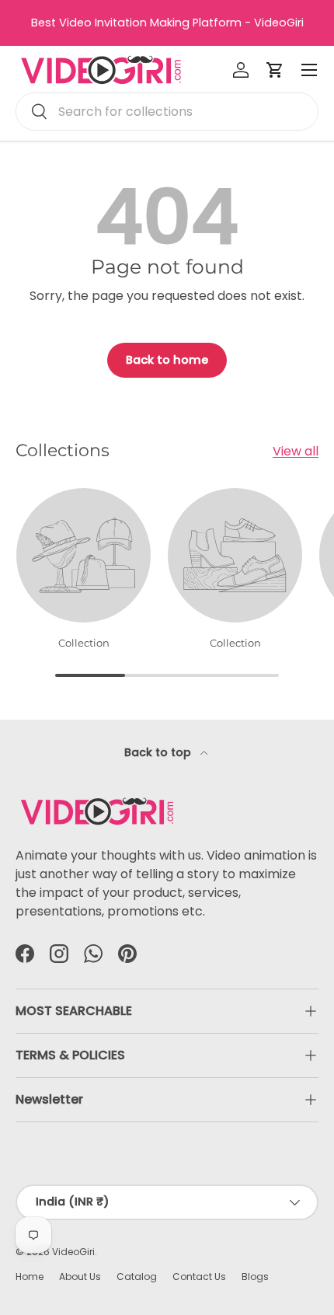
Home (29, 1276)
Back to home (167, 360)
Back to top (159, 752)
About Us (80, 1276)
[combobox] (167, 111)
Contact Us (199, 1276)
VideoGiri (73, 1251)
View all (295, 451)
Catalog (137, 1276)
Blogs (255, 1276)
